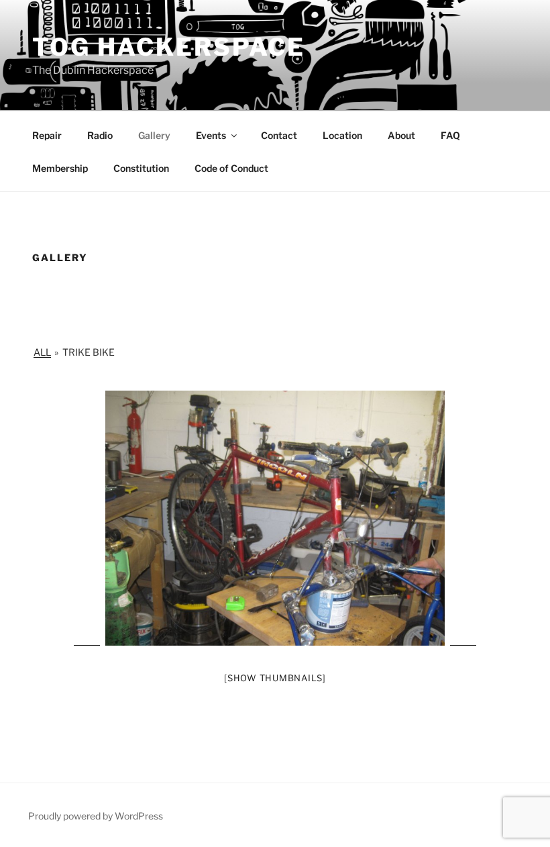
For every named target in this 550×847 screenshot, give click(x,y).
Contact (279, 135)
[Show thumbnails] (275, 677)
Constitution (141, 168)
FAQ (450, 135)
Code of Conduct (231, 168)
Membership (60, 168)
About (401, 135)
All (42, 352)
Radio (100, 135)
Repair (47, 135)
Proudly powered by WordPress (95, 815)
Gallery (154, 135)
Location (342, 135)
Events (211, 135)
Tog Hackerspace (168, 47)
